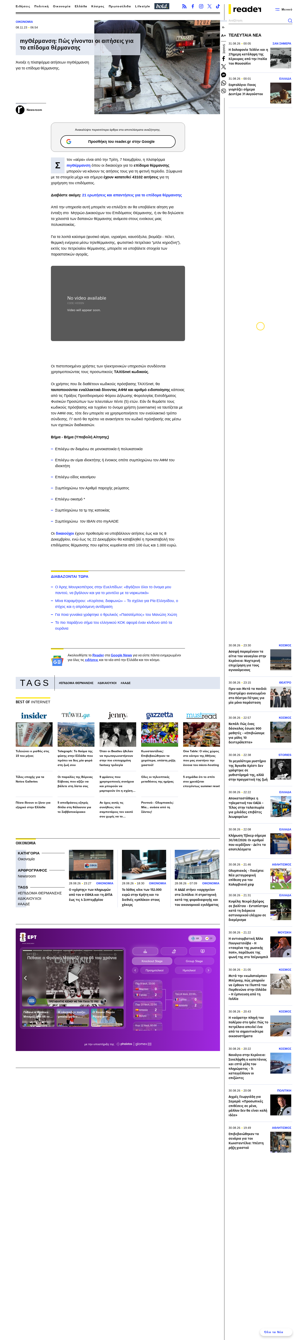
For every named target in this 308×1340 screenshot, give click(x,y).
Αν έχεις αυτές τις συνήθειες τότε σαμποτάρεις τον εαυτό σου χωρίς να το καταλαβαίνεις (116, 810)
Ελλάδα (81, 6)
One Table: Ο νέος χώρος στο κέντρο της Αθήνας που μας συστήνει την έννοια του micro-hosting (201, 758)
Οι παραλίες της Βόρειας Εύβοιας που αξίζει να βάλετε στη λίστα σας (75, 781)
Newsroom (27, 876)
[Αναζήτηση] (290, 21)
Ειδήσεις (23, 6)
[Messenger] (223, 74)
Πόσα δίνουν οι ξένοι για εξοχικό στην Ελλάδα (33, 805)
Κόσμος (97, 6)
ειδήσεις (91, 660)
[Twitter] (209, 6)
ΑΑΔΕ (126, 683)
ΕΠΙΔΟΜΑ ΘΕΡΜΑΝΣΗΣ (77, 683)
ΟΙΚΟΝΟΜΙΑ (24, 21)
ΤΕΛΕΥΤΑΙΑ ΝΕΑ (245, 35)
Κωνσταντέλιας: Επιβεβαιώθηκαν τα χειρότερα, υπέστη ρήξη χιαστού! (158, 758)
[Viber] (223, 91)
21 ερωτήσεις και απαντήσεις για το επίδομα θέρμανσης (132, 195)
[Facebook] (193, 6)
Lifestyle (142, 6)
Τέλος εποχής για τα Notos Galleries (30, 779)
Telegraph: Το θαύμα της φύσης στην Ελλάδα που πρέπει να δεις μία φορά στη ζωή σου (75, 758)
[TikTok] (218, 6)
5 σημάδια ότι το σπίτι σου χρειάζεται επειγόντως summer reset (201, 781)
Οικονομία (62, 6)
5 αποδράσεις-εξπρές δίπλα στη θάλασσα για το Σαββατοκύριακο (74, 807)
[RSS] (184, 6)
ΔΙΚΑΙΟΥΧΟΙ (107, 683)
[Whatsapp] (223, 83)
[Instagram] (201, 6)
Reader (98, 655)
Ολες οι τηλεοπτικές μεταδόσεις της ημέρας (157, 779)
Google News (121, 655)
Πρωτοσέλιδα (120, 6)
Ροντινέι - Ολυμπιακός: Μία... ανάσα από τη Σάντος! (157, 807)
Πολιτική (41, 6)
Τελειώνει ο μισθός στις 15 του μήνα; (32, 753)
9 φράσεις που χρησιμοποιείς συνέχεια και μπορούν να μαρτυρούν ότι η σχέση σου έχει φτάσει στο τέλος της (118, 784)
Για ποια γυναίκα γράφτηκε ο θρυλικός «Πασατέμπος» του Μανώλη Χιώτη (116, 614)
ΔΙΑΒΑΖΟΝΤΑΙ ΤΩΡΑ (70, 576)
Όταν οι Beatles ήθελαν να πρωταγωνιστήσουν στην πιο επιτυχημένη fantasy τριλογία (116, 758)
